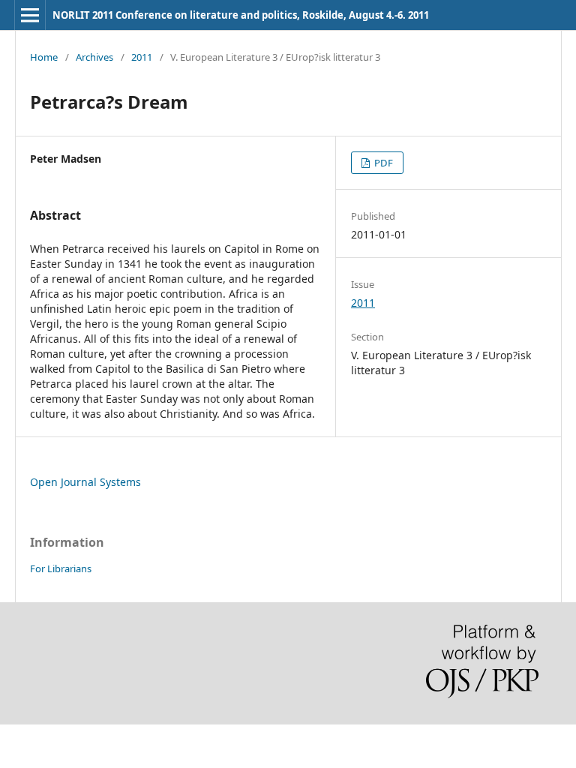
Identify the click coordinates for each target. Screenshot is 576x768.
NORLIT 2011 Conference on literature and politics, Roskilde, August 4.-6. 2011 (240, 15)
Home (44, 57)
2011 (141, 57)
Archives (94, 57)
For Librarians (61, 568)
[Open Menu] (30, 15)
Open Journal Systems (85, 482)
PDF (382, 163)
